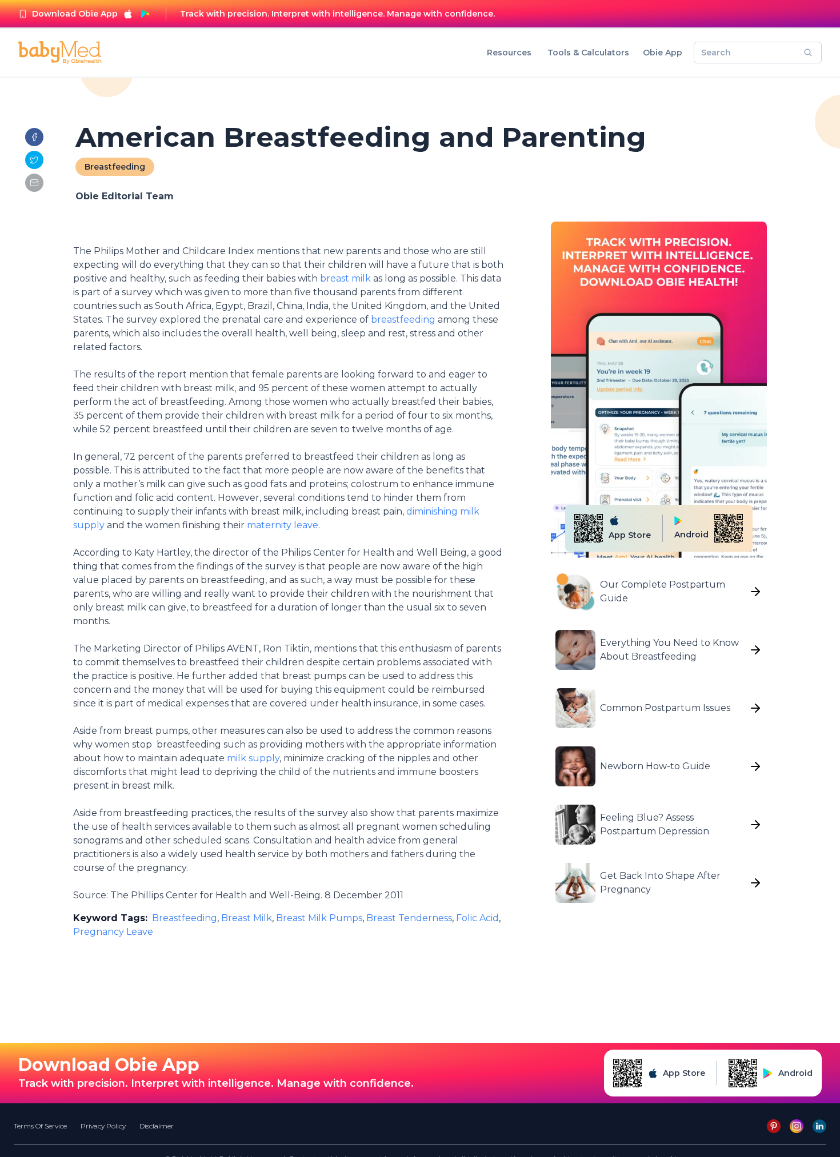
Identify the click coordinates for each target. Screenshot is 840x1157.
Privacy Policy (103, 1126)
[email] (34, 182)
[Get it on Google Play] (145, 14)
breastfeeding (403, 319)
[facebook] (34, 137)
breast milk (344, 278)
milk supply (252, 758)
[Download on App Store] (128, 13)
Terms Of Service (40, 1126)
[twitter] (34, 159)
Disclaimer (156, 1126)
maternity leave (282, 525)
